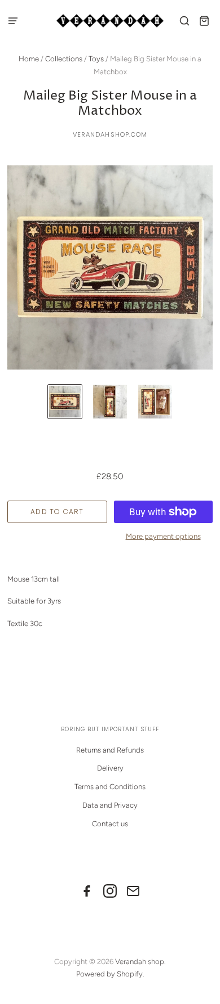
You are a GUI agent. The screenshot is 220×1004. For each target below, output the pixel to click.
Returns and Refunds (110, 750)
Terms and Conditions (110, 786)
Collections (63, 59)
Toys (96, 59)
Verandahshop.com (110, 134)
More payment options (163, 536)
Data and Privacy (110, 805)
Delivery (110, 768)
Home (29, 59)
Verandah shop (139, 961)
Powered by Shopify (109, 974)
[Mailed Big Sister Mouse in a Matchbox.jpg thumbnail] (65, 401)
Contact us (110, 824)
